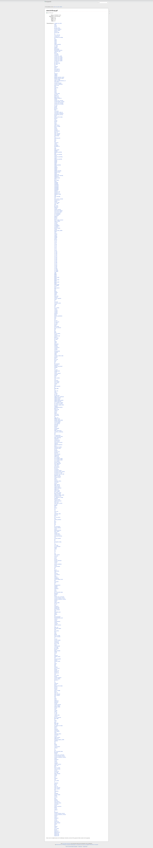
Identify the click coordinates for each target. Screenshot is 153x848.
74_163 (55, 255)
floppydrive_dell (57, 475)
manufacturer (56, 347)
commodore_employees (58, 113)
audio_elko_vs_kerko (58, 503)
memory (55, 532)
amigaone (56, 190)
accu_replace (56, 461)
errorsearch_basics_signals (59, 471)
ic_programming (57, 435)
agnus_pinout (56, 287)
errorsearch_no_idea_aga (59, 473)
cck (55, 510)
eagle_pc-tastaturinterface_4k (60, 80)
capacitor (56, 297)
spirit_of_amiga (57, 126)
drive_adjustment (57, 463)
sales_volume (56, 125)
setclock (55, 600)
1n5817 (55, 235)
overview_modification (58, 84)
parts (58, 6)
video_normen (57, 554)
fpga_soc (56, 408)
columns (55, 619)
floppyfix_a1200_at (57, 98)
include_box (56, 641)
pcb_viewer (56, 648)
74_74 (55, 249)
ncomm (55, 562)
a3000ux (56, 167)
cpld (55, 305)
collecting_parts (57, 138)
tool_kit (55, 449)
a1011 (55, 91)
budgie (55, 293)
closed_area (56, 415)
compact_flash (57, 93)
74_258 (55, 262)
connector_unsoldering (58, 431)
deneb (55, 67)
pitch (55, 361)
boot (55, 506)
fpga (55, 328)
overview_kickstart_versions (59, 813)
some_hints (56, 414)
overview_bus (56, 36)
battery (55, 291)
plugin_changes (57, 650)
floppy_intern (56, 97)
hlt (54, 525)
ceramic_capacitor (57, 298)
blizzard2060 (56, 49)
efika (55, 204)
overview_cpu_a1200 (58, 57)
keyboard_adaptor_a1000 (59, 495)
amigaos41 (56, 588)
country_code (56, 202)
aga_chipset (56, 180)
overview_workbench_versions (60, 599)
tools (55, 582)
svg (55, 662)
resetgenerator (57, 370)
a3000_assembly (57, 164)
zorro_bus (56, 555)
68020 (55, 276)
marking (55, 348)
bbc (55, 615)
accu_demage (57, 457)
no (54, 811)
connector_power (57, 303)
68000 (55, 274)
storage (55, 106)
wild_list (55, 479)
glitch (55, 521)
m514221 (56, 346)
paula (55, 358)
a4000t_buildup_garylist (58, 400)
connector (56, 301)
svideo (55, 548)
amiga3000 (56, 188)
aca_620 (56, 45)
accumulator (56, 285)
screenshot (56, 581)
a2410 (55, 25)
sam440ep (56, 224)
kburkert (55, 118)
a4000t (55, 173)
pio (54, 540)
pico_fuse (56, 359)
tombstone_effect (57, 448)
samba (55, 565)
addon (55, 178)
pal (54, 539)
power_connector (57, 476)
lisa (55, 340)
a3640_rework (57, 490)
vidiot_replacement (57, 430)
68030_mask (56, 279)
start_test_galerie (57, 658)
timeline (55, 128)
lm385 (55, 341)
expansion (56, 87)
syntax (55, 663)
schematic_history (57, 733)
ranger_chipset (57, 221)
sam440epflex (57, 225)
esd (55, 432)
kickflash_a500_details (58, 420)
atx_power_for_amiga (58, 403)
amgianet (56, 66)
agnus (55, 286)
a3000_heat (56, 456)
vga (55, 553)
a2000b (55, 161)
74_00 (55, 241)
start (54, 6)
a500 (55, 148)
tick (55, 550)
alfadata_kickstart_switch (59, 78)
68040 (61, 6)
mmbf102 (56, 352)
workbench (56, 606)
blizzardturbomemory (58, 50)
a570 (55, 88)
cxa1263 (55, 311)
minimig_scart (57, 533)
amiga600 (56, 183)
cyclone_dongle (57, 79)
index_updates (57, 134)
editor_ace (56, 627)
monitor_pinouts (57, 534)
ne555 (55, 353)
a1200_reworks (57, 486)
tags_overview (57, 609)
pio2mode (56, 424)
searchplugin (56, 428)
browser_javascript (57, 560)
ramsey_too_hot (57, 477)
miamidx (55, 561)
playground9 (56, 835)
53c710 (55, 239)
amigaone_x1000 (57, 194)
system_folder (57, 602)
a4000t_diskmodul (57, 401)
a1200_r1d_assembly (58, 156)
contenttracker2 (57, 621)
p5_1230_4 (56, 61)
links (55, 141)
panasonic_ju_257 (57, 496)
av (54, 33)
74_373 (55, 263)
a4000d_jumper (57, 171)
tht (54, 387)
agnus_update (57, 491)
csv (55, 626)
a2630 (55, 40)
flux (55, 434)
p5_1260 (56, 64)
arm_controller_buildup (58, 402)
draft (55, 629)
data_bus (56, 514)
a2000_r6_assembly (58, 159)
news (55, 232)
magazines (56, 142)
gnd (55, 523)
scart (55, 544)
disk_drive (56, 94)
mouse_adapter (57, 422)
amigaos (55, 587)
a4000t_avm (56, 174)
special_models (57, 228)
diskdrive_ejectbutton (58, 315)
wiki (55, 657)
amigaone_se (56, 193)
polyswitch (56, 365)
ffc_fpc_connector (57, 327)
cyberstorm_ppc (57, 51)
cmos (55, 512)
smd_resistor (56, 382)
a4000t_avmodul (57, 397)
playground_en (57, 832)
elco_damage (56, 466)
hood (55, 140)
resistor (55, 372)
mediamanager (57, 645)
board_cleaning (57, 454)
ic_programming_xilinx (58, 436)
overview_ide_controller (58, 102)
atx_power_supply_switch (59, 404)
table (55, 664)
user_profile (56, 675)
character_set (56, 200)
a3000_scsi (56, 489)
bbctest (55, 829)
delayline (56, 313)
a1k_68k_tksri (57, 395)
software (55, 410)
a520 (55, 24)
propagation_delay (57, 541)
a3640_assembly (57, 44)
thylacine (56, 73)
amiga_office (56, 571)
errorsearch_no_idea (58, 472)
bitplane (55, 505)
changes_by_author (58, 23)
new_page (56, 647)
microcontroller (57, 351)
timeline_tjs (56, 671)
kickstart (55, 594)
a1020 (55, 92)
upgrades (56, 498)
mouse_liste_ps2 (57, 212)
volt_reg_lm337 (57, 499)
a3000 (55, 163)
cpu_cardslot (56, 307)
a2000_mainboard (57, 487)
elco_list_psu (56, 321)
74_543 (55, 265)
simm (55, 376)
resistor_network (57, 373)
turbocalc (56, 573)
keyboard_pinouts (57, 530)
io (54, 72)
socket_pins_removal (58, 442)
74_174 (55, 256)
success (55, 770)
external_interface (57, 519)
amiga (55, 181)
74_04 (55, 242)
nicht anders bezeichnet (66, 843)
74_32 (55, 246)
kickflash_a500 (57, 418)
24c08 (55, 238)
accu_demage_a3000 (58, 458)
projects (55, 429)
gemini (55, 52)
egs (55, 580)
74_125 (55, 251)
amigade (56, 586)
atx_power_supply (57, 492)
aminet (55, 557)
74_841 (55, 267)
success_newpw (57, 640)
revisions (56, 222)
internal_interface (57, 527)
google (55, 634)
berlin (55, 109)
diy (54, 416)
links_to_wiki (56, 643)
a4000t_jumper (57, 177)
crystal (55, 308)
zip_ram (55, 394)
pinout (55, 360)
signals (55, 547)
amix (55, 589)
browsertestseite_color (58, 617)
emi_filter (56, 322)
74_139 (55, 253)
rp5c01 (55, 375)
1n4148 (55, 710)
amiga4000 (56, 189)
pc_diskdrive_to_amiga (58, 497)
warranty (56, 450)
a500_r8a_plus (57, 485)
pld (54, 362)
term (55, 567)
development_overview (58, 114)
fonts (55, 139)
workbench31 (56, 608)
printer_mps (56, 85)
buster (55, 294)
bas (55, 136)
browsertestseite (57, 616)
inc (54, 637)
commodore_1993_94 (58, 112)
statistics (55, 778)
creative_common (57, 624)
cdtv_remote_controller (58, 198)
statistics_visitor (57, 661)
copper (55, 304)
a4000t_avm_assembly (58, 175)
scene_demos (57, 574)
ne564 (55, 354)
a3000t (55, 166)
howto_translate (57, 636)
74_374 (55, 264)
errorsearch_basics (58, 470)
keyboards (56, 207)
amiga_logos (56, 135)
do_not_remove (57, 517)
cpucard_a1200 (57, 462)
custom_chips (56, 715)
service (55, 483)
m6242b (55, 345)
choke (55, 299)
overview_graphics (57, 29)
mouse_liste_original (58, 211)
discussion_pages (57, 628)
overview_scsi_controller (59, 104)
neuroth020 (56, 54)
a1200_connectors (57, 500)
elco (55, 319)
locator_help (56, 409)
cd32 (55, 195)
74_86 (55, 250)
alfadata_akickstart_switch (59, 77)
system (55, 601)
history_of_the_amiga (58, 116)
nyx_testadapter (57, 214)
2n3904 (55, 236)
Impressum (80, 846)
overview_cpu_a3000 (58, 59)
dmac (55, 317)
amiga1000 (56, 184)
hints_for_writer (57, 635)
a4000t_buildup (57, 399)
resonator (56, 374)
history (55, 127)
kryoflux (55, 99)
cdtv (55, 197)
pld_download (57, 363)
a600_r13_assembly (58, 154)
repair (55, 478)
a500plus (56, 150)
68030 (55, 278)
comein (55, 620)
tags (55, 665)
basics (55, 445)
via (54, 389)
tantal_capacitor (57, 386)
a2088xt (55, 74)
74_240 (55, 257)
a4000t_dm (56, 176)
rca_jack (55, 369)
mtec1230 (56, 53)
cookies (55, 622)
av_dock (55, 504)
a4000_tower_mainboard (59, 396)
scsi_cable (56, 545)
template (56, 667)
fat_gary (55, 324)
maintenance (56, 455)
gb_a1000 (56, 205)
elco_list (55, 320)
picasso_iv (56, 31)
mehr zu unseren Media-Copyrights (71, 846)
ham (55, 524)
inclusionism (56, 642)
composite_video (57, 513)
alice (55, 290)
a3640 (55, 43)
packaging (56, 145)
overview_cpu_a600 (58, 56)
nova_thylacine (57, 423)
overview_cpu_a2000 (58, 58)
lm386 (55, 342)
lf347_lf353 (56, 338)
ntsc (55, 537)
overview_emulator (57, 83)
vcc (55, 552)
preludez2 (56, 425)
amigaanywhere (57, 585)
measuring (56, 438)
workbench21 (56, 607)
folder (55, 633)
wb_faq (55, 603)
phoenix (55, 217)
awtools (55, 614)
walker (55, 231)
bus (55, 38)
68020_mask (56, 277)
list (54, 568)
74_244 (55, 258)
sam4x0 (55, 223)
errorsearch (56, 469)
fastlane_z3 (56, 95)
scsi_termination (57, 546)
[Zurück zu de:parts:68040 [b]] (109, 11)
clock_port (56, 511)
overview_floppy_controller (59, 101)
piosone (55, 218)
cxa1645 (55, 312)
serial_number (57, 441)
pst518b (55, 367)
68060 (55, 283)
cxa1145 (55, 310)
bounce (55, 507)
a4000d (55, 169)
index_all (56, 132)
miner (55, 119)
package (55, 356)
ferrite (55, 325)
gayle (55, 332)
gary (55, 331)
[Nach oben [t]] (109, 13)
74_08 (55, 244)
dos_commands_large (58, 592)
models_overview (57, 209)
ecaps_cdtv (56, 465)
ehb (55, 518)
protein (55, 427)
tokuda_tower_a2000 (58, 230)
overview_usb (56, 71)
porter (55, 122)
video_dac (56, 390)
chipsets (55, 201)
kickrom (55, 337)
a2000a (55, 160)
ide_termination (57, 526)
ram (55, 368)
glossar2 (55, 108)
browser (55, 559)
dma (55, 516)
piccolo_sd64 (56, 32)
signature (56, 655)
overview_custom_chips (58, 355)
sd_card (55, 105)
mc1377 (55, 349)
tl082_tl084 (56, 388)
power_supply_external (58, 219)
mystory (55, 120)
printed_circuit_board (58, 366)
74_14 (55, 245)
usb (55, 551)
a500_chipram (57, 484)
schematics (56, 482)
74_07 (55, 243)
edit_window (56, 630)
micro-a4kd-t (56, 81)
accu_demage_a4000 (58, 459)
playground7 (56, 833)
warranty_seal (57, 451)
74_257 (55, 260)
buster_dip (56, 296)
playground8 (56, 834)
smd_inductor (56, 381)
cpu (55, 65)
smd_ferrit (56, 380)
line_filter (56, 339)
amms (55, 558)
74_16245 (56, 270)
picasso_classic (57, 30)
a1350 (55, 157)
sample (55, 651)
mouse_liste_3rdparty (58, 210)
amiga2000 (56, 187)
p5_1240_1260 (57, 63)
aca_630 (56, 46)
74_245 (55, 259)
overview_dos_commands (59, 596)
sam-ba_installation (58, 564)
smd (55, 379)
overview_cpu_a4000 (58, 60)
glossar (55, 107)
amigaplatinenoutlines (58, 407)
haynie (55, 115)
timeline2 (56, 129)
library (55, 595)
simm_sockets (57, 377)
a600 (55, 153)
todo (55, 674)
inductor (55, 334)
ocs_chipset (56, 215)
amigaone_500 (57, 191)
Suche (107, 2)
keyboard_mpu (57, 335)
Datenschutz (85, 846)
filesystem (56, 593)
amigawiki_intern (57, 612)
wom (55, 605)
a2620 (55, 39)
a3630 (55, 42)
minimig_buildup (57, 421)
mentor (55, 143)
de (56, 6)
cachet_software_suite (58, 579)
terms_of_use (56, 668)
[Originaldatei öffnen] (50, 13)
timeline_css (56, 670)
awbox (55, 613)
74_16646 (56, 271)
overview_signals (57, 538)
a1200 (55, 155)
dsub (55, 318)
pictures (55, 649)
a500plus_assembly (58, 152)
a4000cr (55, 168)
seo (55, 654)
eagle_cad (56, 417)
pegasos (55, 216)
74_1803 (56, 269)
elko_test (56, 468)
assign (55, 590)
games (55, 569)
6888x (55, 273)
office (55, 572)
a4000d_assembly (57, 170)
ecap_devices (56, 464)
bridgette (56, 292)
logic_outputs (56, 531)
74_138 (55, 252)
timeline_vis (56, 672)
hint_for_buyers (57, 333)
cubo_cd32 (56, 203)
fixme (55, 631)
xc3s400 (55, 393)
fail (54, 520)
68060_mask (56, 284)
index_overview (57, 133)
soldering (56, 443)
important (56, 452)
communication (57, 566)
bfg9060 (55, 47)
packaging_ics (57, 146)
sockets (55, 383)
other (55, 86)
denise (55, 314)
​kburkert (55, 688)
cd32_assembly (57, 196)
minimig (55, 208)
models (55, 229)
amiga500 (56, 182)
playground (56, 830)
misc (55, 147)
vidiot (55, 392)
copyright (56, 623)
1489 (55, 272)
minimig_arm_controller (58, 100)
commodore (56, 111)
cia (54, 300)
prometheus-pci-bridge (58, 37)
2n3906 (55, 237)
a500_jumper (56, 149)
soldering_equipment (58, 444)
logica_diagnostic (57, 437)
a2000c (55, 162)
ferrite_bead (56, 326)
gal (54, 329)
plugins (55, 413)
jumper (55, 528)
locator (55, 411)
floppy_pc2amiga (57, 493)
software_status (57, 656)
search (55, 653)
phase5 (55, 121)
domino (55, 26)
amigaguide (56, 578)
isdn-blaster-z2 (57, 70)
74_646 (55, 266)
